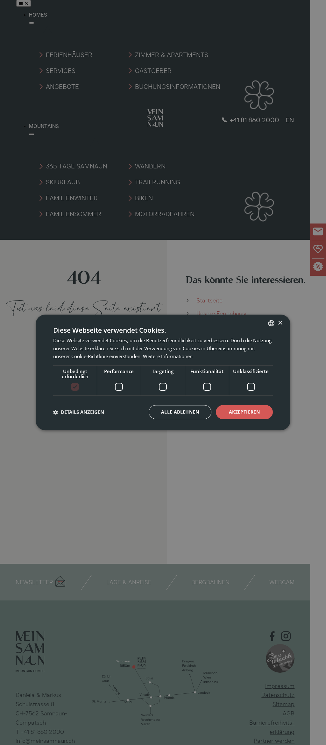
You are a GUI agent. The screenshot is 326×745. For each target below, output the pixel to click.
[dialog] (163, 372)
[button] (78, 411)
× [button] (280, 323)
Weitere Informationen (168, 356)
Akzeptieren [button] (244, 412)
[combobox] (271, 323)
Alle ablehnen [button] (180, 412)
